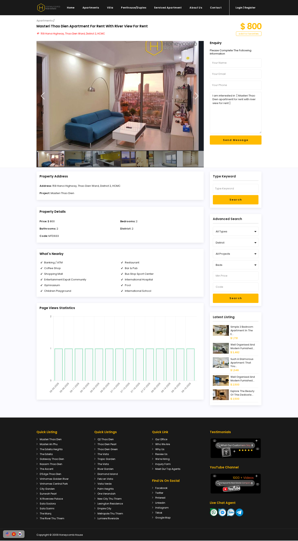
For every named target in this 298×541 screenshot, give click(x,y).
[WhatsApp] (214, 512)
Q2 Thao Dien (106, 439)
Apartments (91, 7)
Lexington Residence (110, 503)
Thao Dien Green (108, 449)
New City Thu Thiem (110, 498)
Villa (110, 7)
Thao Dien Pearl (107, 444)
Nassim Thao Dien (51, 464)
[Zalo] (231, 512)
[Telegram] (239, 512)
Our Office (161, 439)
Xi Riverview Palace (51, 498)
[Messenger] (223, 512)
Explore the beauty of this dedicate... (242, 392)
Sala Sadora (48, 503)
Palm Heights (106, 489)
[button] (8, 534)
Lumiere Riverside (108, 518)
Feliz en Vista (105, 479)
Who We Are (162, 444)
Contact (216, 7)
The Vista (103, 454)
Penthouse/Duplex (133, 7)
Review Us (161, 454)
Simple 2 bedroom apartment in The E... (241, 330)
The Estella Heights (51, 449)
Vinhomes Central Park (54, 483)
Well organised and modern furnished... (242, 346)
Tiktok (158, 512)
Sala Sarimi (47, 508)
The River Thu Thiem (52, 518)
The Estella (46, 454)
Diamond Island (108, 474)
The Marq (45, 513)
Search (235, 200)
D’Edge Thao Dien (50, 474)
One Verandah (107, 493)
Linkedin (160, 503)
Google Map (162, 517)
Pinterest (160, 497)
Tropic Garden (106, 459)
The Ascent (46, 469)
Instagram (162, 507)
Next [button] (196, 96)
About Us (196, 7)
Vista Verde (104, 483)
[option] (120, 95)
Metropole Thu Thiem (110, 513)
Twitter (159, 493)
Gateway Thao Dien (52, 459)
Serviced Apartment (168, 7)
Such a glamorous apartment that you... (241, 362)
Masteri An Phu (49, 444)
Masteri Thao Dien (62, 193)
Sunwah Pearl (48, 493)
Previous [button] (42, 96)
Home (71, 7)
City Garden (47, 489)
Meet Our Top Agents (167, 469)
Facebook (161, 488)
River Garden (106, 469)
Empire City (104, 508)
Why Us (159, 449)
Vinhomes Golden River (54, 479)
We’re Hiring (162, 459)
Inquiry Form (163, 464)
